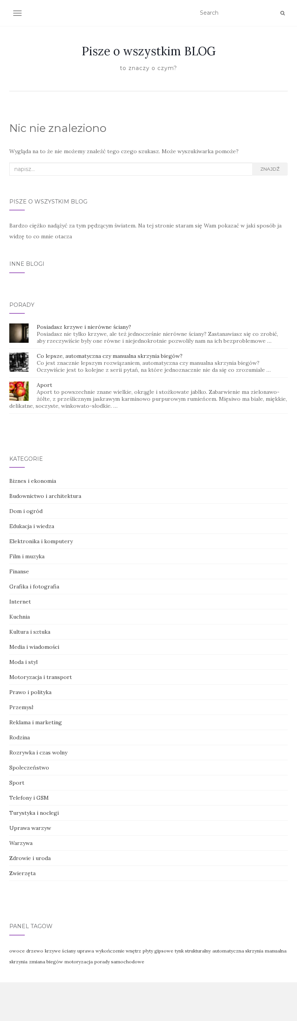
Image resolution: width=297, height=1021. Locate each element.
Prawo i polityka (30, 692)
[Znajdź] (282, 13)
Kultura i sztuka (29, 631)
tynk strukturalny (193, 951)
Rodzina (19, 737)
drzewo (34, 951)
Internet (20, 601)
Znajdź (270, 169)
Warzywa (20, 843)
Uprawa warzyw (30, 827)
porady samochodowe (119, 962)
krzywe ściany (60, 951)
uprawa (85, 951)
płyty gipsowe (158, 951)
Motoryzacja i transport (40, 677)
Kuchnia (19, 616)
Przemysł (21, 707)
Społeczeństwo (29, 767)
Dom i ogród (26, 511)
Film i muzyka (26, 556)
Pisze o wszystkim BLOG (149, 51)
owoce (17, 951)
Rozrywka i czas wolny (38, 752)
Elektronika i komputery (41, 541)
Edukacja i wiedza (31, 526)
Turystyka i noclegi (34, 812)
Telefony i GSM (29, 797)
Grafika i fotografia (34, 586)
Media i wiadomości (34, 646)
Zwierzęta (22, 873)
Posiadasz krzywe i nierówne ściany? (84, 326)
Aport (44, 384)
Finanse (19, 571)
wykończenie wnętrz (118, 951)
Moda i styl (23, 661)
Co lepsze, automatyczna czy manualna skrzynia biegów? (110, 355)
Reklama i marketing (35, 722)
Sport (16, 782)
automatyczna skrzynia (237, 951)
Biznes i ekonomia (32, 480)
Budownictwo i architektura (45, 496)
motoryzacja (79, 962)
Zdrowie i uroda (30, 858)
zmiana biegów (46, 962)
